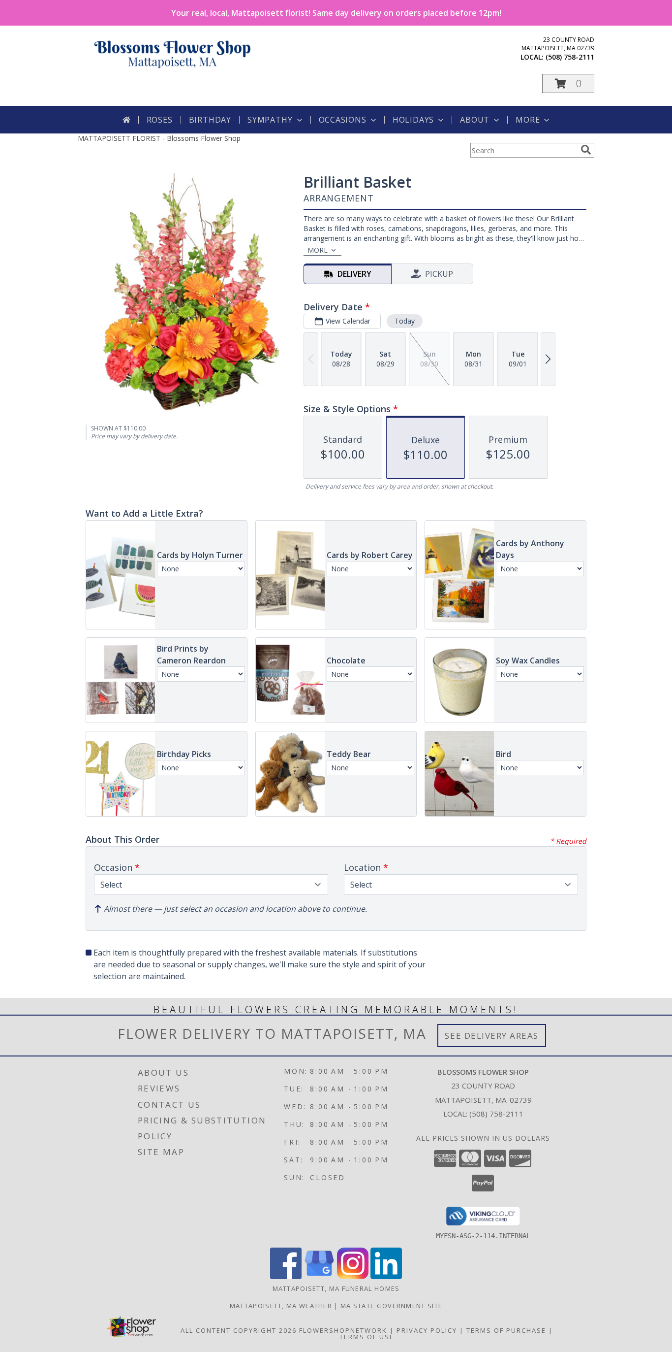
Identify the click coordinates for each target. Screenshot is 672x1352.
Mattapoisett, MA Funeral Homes (336, 1288)
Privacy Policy (427, 1330)
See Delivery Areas (492, 1035)
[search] (586, 149)
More (528, 119)
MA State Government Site (391, 1305)
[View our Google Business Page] (319, 1276)
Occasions (343, 119)
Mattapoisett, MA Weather (281, 1305)
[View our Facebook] (286, 1276)
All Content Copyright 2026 (239, 1330)
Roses (160, 119)
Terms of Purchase (506, 1330)
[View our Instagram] (352, 1276)
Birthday (210, 119)
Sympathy (269, 119)
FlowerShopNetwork (343, 1330)
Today (405, 321)
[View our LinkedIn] (386, 1276)
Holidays (413, 119)
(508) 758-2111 (570, 57)
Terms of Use (366, 1336)
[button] (568, 83)
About (474, 119)
